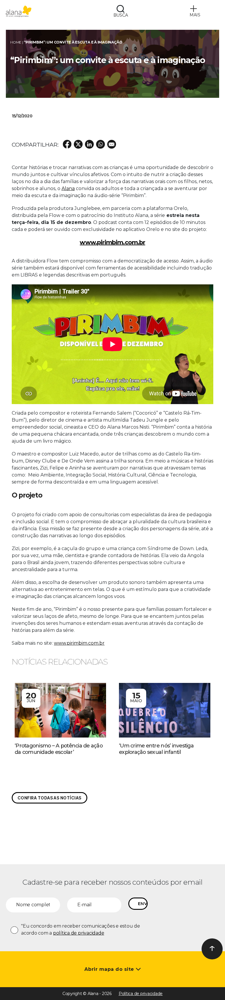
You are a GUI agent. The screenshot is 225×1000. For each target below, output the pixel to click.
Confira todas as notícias (49, 797)
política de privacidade (78, 933)
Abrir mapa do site (110, 969)
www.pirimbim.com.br (79, 643)
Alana (68, 188)
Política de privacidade (141, 993)
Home (15, 42)
